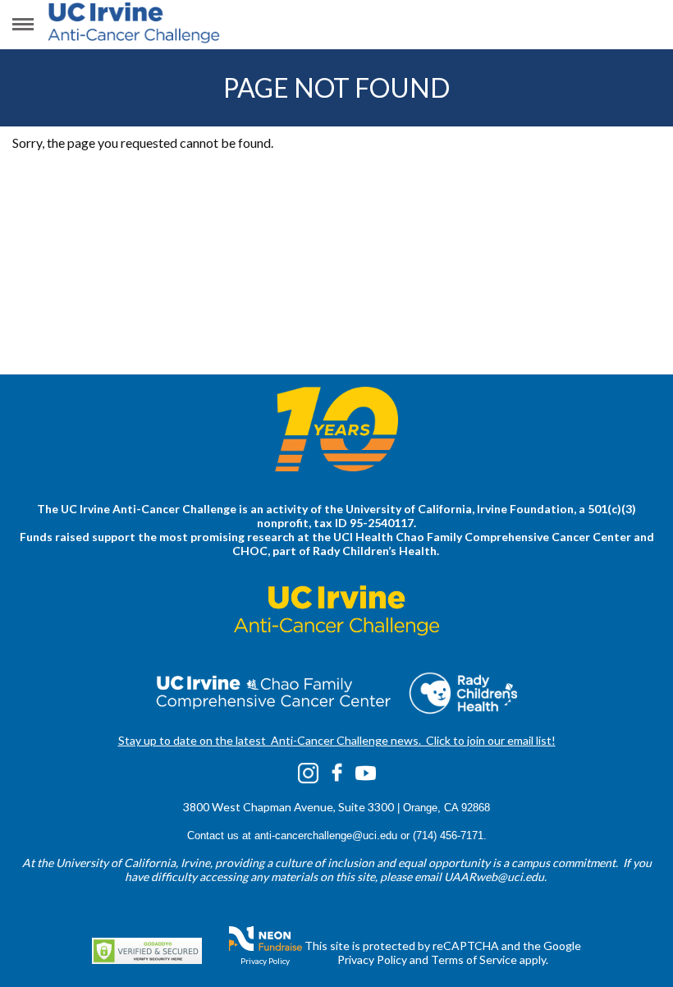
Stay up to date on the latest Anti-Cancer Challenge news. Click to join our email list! (337, 740)
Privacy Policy (265, 961)
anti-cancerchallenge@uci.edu (325, 835)
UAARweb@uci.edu (494, 877)
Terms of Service (474, 959)
